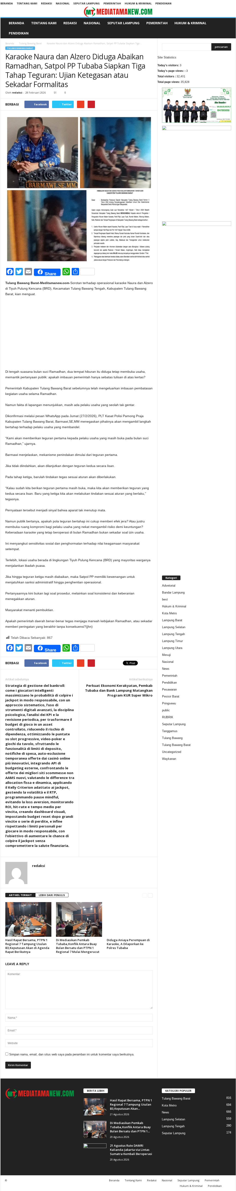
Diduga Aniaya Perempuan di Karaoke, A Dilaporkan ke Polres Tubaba (128, 944)
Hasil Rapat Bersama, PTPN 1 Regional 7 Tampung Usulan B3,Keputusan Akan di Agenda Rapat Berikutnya (27, 946)
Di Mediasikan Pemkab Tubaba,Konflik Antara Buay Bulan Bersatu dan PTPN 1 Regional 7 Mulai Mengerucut (77, 946)
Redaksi (46, 3)
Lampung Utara (172, 648)
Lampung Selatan (173, 627)
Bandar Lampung (173, 592)
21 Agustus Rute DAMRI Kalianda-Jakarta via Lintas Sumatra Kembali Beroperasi (131, 1149)
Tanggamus (169, 731)
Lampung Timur (172, 641)
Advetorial (168, 585)
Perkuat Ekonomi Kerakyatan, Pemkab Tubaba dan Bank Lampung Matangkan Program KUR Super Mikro (119, 690)
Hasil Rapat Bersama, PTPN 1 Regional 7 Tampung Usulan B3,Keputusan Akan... (131, 1104)
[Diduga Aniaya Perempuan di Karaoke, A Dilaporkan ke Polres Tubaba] (130, 919)
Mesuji (166, 655)
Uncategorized (171, 752)
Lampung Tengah (173, 634)
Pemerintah (112, 3)
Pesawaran (169, 689)
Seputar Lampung (86, 3)
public (166, 710)
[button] (229, 28)
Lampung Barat (172, 620)
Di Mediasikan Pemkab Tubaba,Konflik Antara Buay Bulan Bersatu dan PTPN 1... (130, 1127)
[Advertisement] (79, 334)
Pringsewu (169, 703)
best (165, 599)
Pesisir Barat (170, 696)
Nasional (63, 3)
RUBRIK (167, 717)
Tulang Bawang (172, 738)
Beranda (6, 3)
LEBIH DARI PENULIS (52, 895)
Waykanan (169, 759)
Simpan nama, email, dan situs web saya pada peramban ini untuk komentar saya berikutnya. (71, 1054)
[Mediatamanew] (118, 12)
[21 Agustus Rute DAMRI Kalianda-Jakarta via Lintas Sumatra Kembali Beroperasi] (94, 1152)
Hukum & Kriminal (138, 3)
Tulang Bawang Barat (30, 43)
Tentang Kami (27, 3)
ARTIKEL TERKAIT (20, 895)
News (165, 668)
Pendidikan (163, 3)
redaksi (17, 92)
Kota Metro (169, 613)
